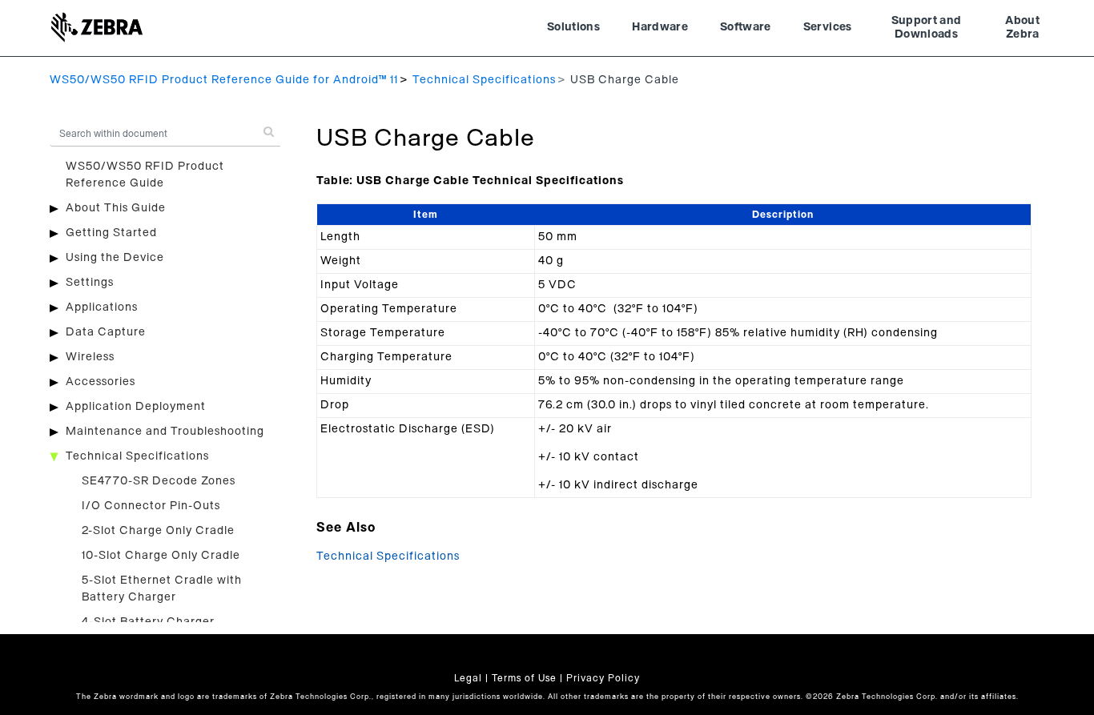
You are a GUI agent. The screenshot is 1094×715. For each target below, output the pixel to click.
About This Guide (116, 208)
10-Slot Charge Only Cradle (161, 555)
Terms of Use (524, 678)
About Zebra (1022, 28)
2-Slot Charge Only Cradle (158, 530)
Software (745, 27)
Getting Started (111, 233)
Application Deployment (136, 406)
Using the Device (115, 257)
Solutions (573, 27)
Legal (468, 678)
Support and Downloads (926, 28)
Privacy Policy (603, 678)
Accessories (100, 382)
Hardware (660, 27)
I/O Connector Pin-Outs (151, 506)
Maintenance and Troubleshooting (165, 431)
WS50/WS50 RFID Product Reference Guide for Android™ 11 (224, 80)
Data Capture (106, 332)
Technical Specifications (484, 80)
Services (827, 27)
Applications (102, 307)
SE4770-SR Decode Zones (158, 481)
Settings (90, 282)
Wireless (90, 357)
